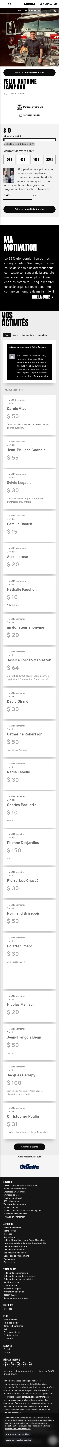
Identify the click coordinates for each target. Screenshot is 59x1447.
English (22, 11)
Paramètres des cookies (17, 1434)
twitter (23, 1364)
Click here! (11, 1364)
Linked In (29, 1364)
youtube (17, 1364)
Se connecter (41, 376)
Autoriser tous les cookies (18, 1440)
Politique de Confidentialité (18, 1429)
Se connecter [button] (48, 4)
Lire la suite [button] (42, 297)
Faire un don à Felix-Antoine (29, 209)
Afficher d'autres (29, 1147)
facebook (5, 1364)
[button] (3, 4)
